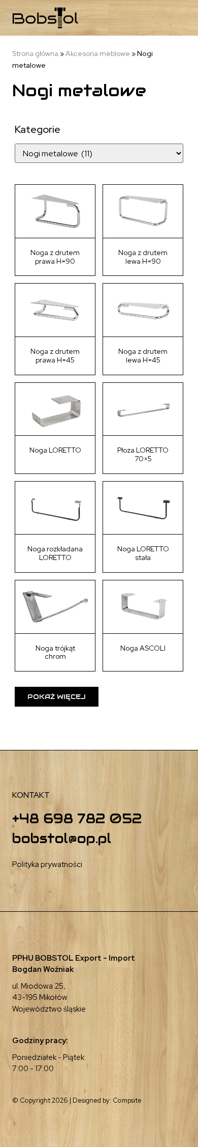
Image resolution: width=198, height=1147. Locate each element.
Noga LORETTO (55, 450)
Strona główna (35, 53)
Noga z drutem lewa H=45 (143, 356)
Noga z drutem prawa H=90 (55, 257)
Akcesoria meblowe (97, 53)
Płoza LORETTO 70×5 (143, 454)
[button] (153, 18)
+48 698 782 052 (77, 818)
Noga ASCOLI (143, 648)
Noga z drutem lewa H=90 (143, 257)
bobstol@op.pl (61, 838)
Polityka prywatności (47, 864)
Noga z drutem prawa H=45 (55, 356)
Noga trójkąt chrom (55, 652)
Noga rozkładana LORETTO (55, 553)
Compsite (127, 1100)
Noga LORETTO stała (143, 553)
